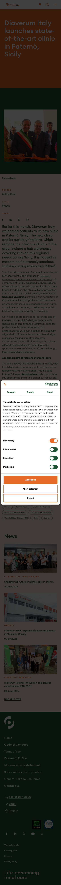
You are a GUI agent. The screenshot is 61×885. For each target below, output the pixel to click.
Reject (30, 498)
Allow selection (30, 489)
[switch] (54, 449)
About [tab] (50, 392)
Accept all (30, 479)
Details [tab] (30, 392)
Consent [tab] (11, 392)
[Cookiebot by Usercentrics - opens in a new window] (45, 384)
